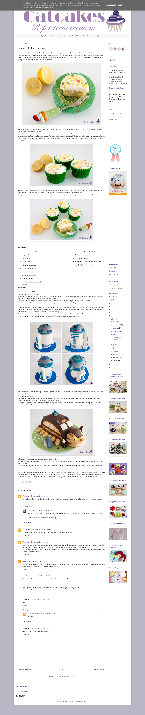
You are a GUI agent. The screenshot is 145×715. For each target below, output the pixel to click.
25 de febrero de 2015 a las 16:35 (39, 628)
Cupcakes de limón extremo (117, 339)
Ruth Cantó (26, 529)
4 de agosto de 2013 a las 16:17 (41, 529)
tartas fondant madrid (22, 686)
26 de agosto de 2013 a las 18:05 (37, 561)
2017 (113, 306)
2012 (113, 364)
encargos (83, 472)
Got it (120, 5)
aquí (58, 312)
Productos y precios (69, 36)
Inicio (63, 669)
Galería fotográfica (80, 36)
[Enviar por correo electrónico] (23, 482)
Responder (25, 502)
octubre (115, 328)
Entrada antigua (99, 669)
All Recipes (112, 267)
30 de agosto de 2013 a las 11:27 (39, 576)
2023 (113, 297)
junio (115, 348)
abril (114, 351)
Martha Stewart (114, 281)
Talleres (60, 36)
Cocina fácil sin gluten (116, 288)
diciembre (116, 322)
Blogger (84, 701)
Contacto (89, 36)
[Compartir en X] (28, 482)
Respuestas (28, 506)
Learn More (111, 5)
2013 (113, 319)
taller (74, 474)
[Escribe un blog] (26, 482)
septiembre (116, 331)
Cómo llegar (97, 36)
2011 (113, 368)
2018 (113, 303)
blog (33, 396)
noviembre (116, 325)
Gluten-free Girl (114, 285)
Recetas (47, 36)
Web (103, 36)
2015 (113, 312)
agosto (115, 334)
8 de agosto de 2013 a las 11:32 (39, 542)
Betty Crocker (113, 274)
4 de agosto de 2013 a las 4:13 (39, 496)
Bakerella (112, 271)
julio (114, 345)
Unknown (25, 496)
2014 (113, 316)
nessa (24, 561)
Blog (42, 36)
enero (115, 360)
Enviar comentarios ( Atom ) (66, 676)
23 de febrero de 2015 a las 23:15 (44, 614)
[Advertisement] (118, 229)
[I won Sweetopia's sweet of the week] (115, 162)
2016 (113, 309)
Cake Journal (113, 278)
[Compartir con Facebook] (30, 482)
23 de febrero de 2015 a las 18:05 (39, 599)
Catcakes (31, 613)
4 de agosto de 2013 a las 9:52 (42, 510)
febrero (115, 357)
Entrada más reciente (25, 669)
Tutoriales (53, 36)
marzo (115, 354)
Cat (29, 510)
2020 (113, 300)
